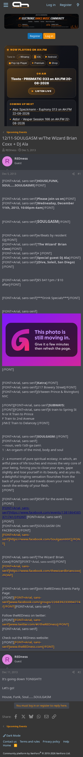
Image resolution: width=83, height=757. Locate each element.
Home (7, 745)
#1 (79, 174)
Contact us (10, 741)
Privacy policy (51, 741)
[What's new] (78, 5)
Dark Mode (13, 735)
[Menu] (6, 5)
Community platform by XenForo (36, 753)
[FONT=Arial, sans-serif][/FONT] (41, 539)
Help (66, 741)
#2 (79, 672)
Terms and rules (30, 741)
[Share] (73, 174)
